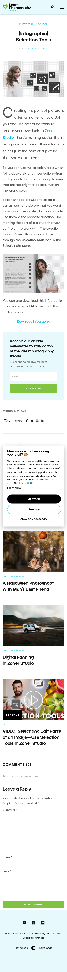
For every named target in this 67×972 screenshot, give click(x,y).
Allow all (34, 499)
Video (6, 725)
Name (7, 857)
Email (7, 871)
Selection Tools (37, 49)
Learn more (14, 488)
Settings (34, 509)
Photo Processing (14, 577)
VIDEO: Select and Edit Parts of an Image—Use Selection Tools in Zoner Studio (32, 738)
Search (57, 934)
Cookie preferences (33, 938)
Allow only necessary (34, 519)
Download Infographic (33, 321)
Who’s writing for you (16, 934)
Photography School (33, 24)
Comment (10, 810)
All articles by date (41, 934)
